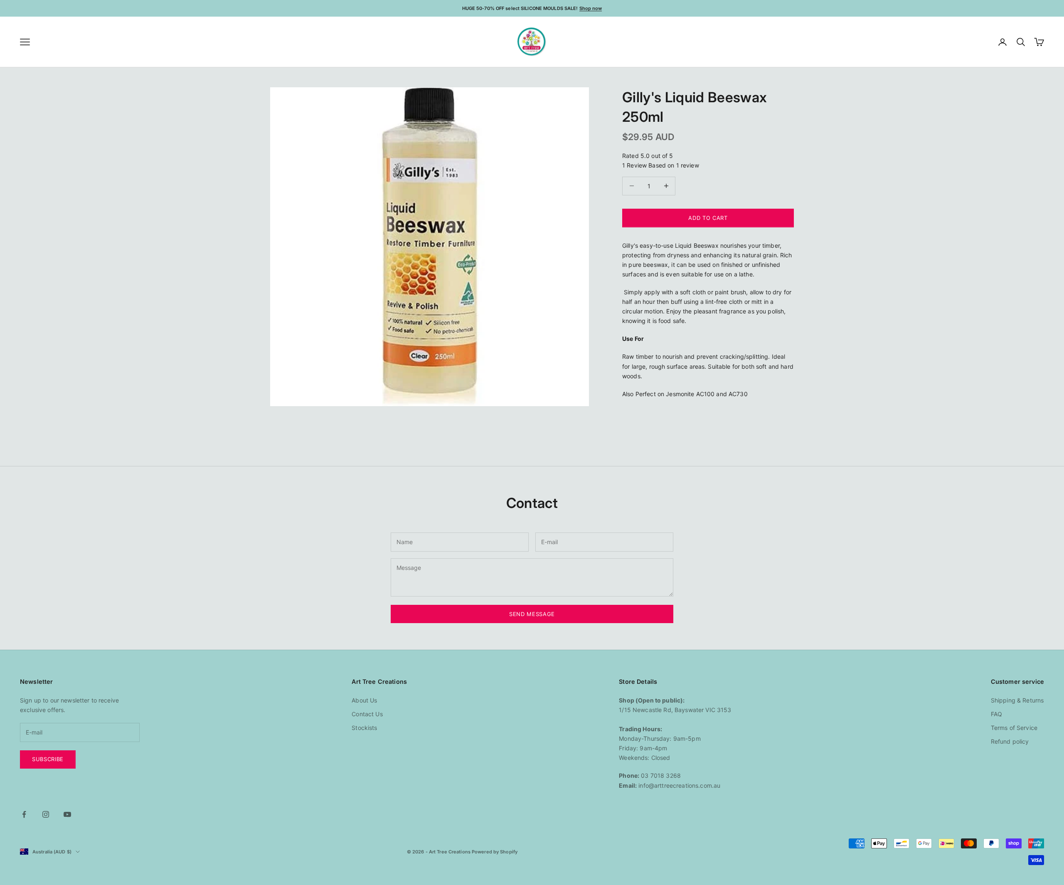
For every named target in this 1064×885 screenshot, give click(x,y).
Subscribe (48, 759)
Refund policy (1010, 741)
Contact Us (367, 713)
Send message (532, 614)
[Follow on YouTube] (67, 814)
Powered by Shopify (494, 852)
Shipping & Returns (1017, 700)
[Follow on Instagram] (46, 814)
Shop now (590, 8)
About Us (364, 700)
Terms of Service (1014, 727)
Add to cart (707, 217)
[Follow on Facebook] (24, 814)
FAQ (996, 713)
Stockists (364, 727)
